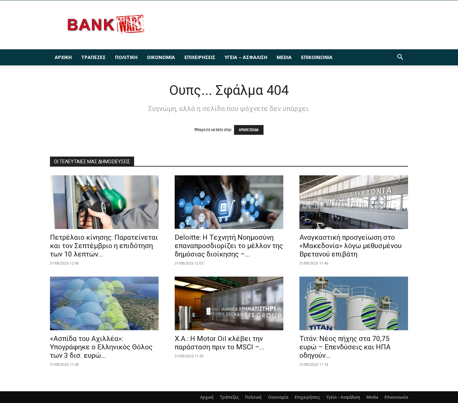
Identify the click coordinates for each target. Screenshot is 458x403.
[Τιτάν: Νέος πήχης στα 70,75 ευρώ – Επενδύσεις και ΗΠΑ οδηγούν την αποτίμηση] (353, 303)
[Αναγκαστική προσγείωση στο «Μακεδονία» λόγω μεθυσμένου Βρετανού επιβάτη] (353, 202)
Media (284, 57)
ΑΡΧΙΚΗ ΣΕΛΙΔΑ (249, 130)
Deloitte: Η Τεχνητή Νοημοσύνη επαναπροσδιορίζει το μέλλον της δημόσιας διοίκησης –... (229, 245)
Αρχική (63, 57)
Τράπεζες (93, 57)
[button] (400, 58)
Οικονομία (161, 57)
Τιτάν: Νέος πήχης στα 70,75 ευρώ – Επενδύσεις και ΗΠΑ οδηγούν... (345, 347)
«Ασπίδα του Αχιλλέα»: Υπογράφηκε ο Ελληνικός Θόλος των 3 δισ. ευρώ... (101, 347)
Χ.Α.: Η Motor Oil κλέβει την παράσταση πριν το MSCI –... (220, 343)
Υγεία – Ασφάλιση (246, 57)
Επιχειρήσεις (199, 57)
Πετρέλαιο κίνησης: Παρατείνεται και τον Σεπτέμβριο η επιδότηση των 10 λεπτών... (104, 245)
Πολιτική (126, 57)
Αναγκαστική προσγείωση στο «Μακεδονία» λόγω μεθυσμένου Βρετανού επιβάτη (350, 245)
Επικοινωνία (317, 57)
